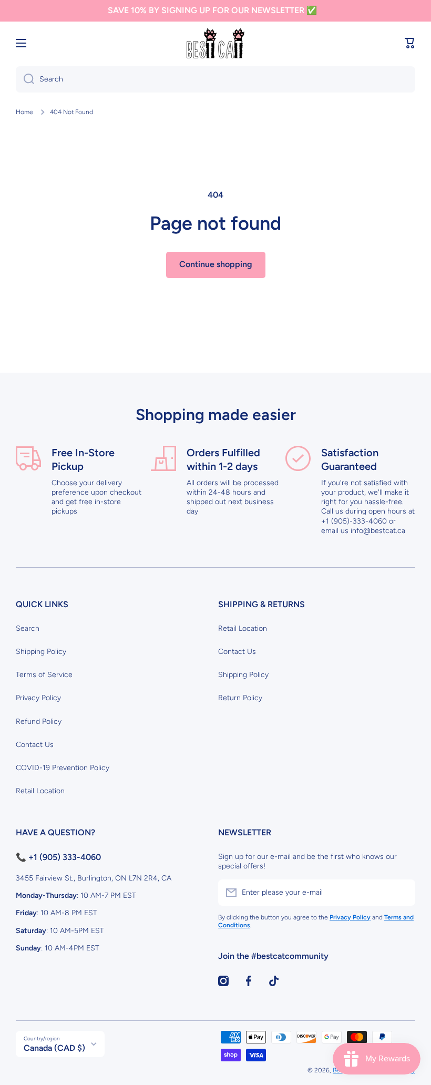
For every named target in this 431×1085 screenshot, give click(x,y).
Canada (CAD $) (54, 1048)
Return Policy (240, 697)
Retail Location (40, 790)
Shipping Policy (41, 651)
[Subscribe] (402, 892)
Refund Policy (38, 721)
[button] (410, 43)
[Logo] (215, 43)
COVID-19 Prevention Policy (62, 767)
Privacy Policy (38, 697)
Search (27, 628)
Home (24, 112)
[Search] (25, 79)
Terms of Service (44, 674)
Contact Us (35, 744)
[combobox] (215, 79)
